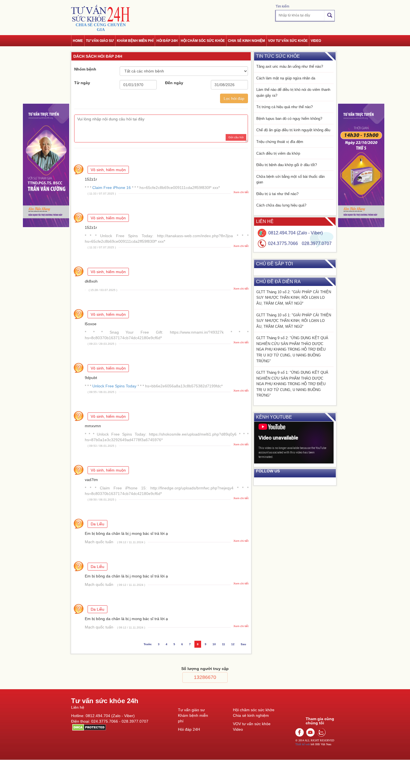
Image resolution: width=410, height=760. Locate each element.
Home (78, 41)
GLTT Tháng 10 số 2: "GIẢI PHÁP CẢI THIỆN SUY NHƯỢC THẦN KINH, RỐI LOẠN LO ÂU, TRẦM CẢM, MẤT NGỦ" (293, 297)
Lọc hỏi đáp (234, 98)
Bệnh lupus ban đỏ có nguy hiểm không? (289, 118)
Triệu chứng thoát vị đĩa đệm (279, 142)
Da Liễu (97, 524)
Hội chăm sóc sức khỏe (203, 41)
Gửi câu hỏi (235, 137)
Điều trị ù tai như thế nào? (277, 194)
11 (223, 644)
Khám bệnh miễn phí (135, 41)
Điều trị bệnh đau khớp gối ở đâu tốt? (286, 165)
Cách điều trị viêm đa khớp (278, 153)
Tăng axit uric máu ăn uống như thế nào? (289, 66)
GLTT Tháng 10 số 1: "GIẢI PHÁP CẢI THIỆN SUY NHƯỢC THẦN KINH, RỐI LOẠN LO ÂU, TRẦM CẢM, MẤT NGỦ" (293, 321)
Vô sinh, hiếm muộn (108, 169)
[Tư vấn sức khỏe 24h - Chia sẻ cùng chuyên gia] (100, 13)
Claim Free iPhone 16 (111, 187)
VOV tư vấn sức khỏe (288, 41)
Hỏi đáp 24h (167, 41)
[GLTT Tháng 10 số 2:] (46, 165)
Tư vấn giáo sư (100, 41)
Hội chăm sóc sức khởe (253, 710)
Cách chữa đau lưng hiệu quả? (281, 205)
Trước (148, 644)
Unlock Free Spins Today (114, 386)
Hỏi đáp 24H (189, 729)
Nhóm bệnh (85, 69)
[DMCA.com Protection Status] (88, 727)
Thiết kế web (302, 744)
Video (316, 41)
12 (233, 644)
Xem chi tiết (241, 192)
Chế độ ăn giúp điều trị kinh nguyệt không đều (293, 130)
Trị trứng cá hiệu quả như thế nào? (284, 107)
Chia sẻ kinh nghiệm (246, 41)
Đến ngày (174, 83)
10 (214, 644)
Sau (243, 644)
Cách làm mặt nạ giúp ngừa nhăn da (285, 78)
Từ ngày (82, 83)
